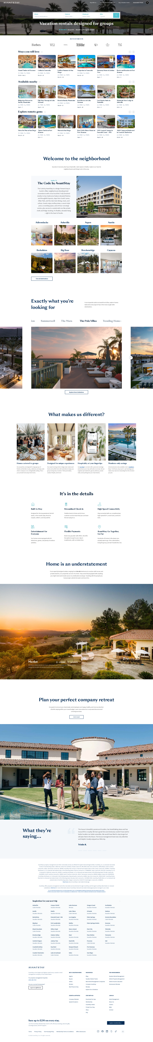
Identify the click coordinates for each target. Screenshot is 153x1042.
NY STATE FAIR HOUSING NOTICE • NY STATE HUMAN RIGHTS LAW (62, 890)
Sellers (71, 981)
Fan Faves (74, 321)
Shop (87, 1010)
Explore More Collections (76, 392)
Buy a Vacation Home (124, 2)
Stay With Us (93, 2)
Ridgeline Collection (119, 321)
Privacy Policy (38, 1031)
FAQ (87, 1012)
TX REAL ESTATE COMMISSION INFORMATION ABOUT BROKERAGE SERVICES (91, 891)
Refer (110, 1007)
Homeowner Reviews (114, 984)
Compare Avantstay (91, 984)
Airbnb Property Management (116, 979)
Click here (53, 888)
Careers (111, 1004)
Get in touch (76, 717)
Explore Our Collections (92, 989)
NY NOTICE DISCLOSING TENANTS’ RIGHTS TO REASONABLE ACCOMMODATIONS (62, 891)
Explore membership (116, 1023)
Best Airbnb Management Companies (95, 981)
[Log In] (147, 2)
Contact (111, 1010)
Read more (65, 882)
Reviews (88, 987)
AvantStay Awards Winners (47, 321)
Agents (71, 976)
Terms (30, 1031)
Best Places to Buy (73, 987)
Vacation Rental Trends (92, 979)
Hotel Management (114, 999)
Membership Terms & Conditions (65, 1031)
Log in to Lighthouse (35, 987)
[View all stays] (41, 52)
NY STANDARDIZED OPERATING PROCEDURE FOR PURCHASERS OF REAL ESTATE (89, 890)
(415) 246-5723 (32, 980)
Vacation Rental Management (107, 2)
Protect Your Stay (90, 1007)
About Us (111, 1002)
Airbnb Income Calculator (115, 981)
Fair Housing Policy (49, 1031)
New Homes (94, 321)
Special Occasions (73, 1002)
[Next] (133, 52)
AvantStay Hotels (90, 1004)
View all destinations (42, 279)
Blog (87, 976)
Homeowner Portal (138, 2)
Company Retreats (74, 999)
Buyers (71, 979)
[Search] (116, 15)
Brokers (71, 984)
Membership (89, 1002)
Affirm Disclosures (81, 1031)
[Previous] (129, 52)
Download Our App (91, 999)
